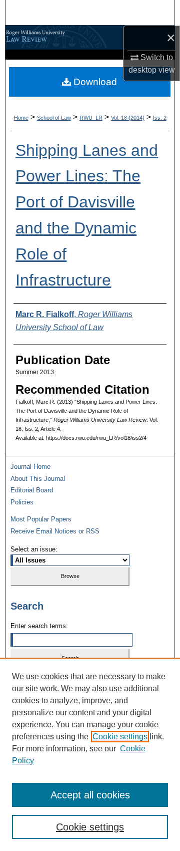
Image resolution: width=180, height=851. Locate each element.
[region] (90, 754)
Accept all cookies (90, 794)
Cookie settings (120, 736)
